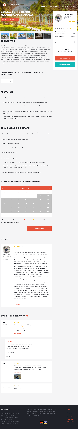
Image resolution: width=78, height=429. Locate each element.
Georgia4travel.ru (5, 409)
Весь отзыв (17, 333)
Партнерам (70, 413)
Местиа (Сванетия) (51, 3)
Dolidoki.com (4, 427)
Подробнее (17, 304)
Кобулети (44, 6)
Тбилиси (24, 3)
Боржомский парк (7, 81)
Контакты (65, 6)
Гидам (68, 409)
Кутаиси (39, 3)
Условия (69, 416)
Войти (73, 6)
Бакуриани (72, 3)
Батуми (32, 3)
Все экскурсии (54, 6)
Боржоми (63, 3)
